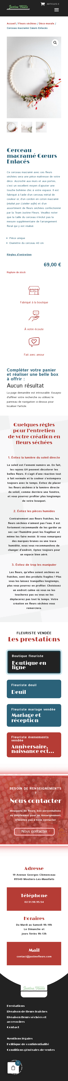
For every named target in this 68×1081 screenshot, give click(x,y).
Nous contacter (34, 831)
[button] (55, 42)
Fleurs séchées (27, 23)
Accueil (11, 23)
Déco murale (46, 23)
